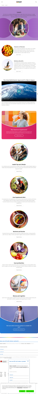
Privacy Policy (20, 387)
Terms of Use (25, 387)
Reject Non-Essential (30, 391)
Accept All (22, 391)
